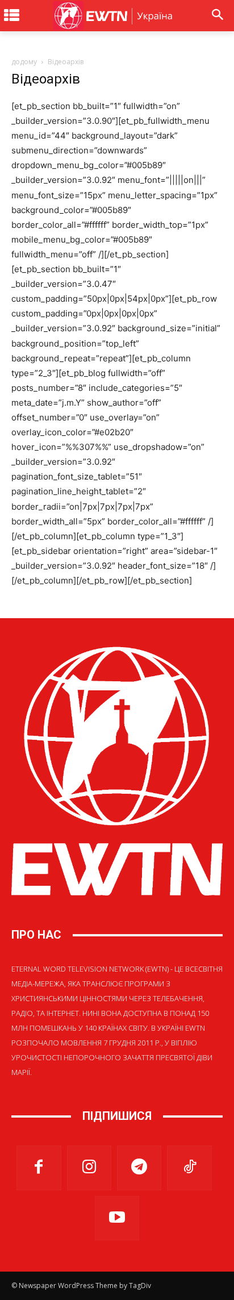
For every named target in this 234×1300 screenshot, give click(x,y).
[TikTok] (189, 1167)
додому (24, 61)
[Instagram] (89, 1167)
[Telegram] (139, 1167)
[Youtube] (117, 1218)
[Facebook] (38, 1167)
